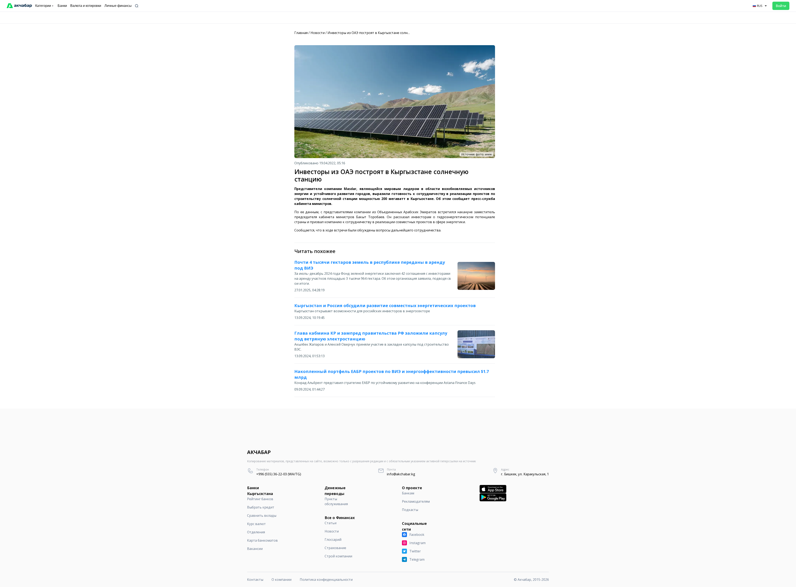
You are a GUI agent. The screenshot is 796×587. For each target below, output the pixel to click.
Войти (781, 6)
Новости (318, 32)
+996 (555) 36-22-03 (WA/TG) (278, 474)
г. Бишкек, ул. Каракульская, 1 (525, 474)
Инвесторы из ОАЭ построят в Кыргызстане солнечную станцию (380, 32)
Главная (301, 32)
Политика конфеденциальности (326, 579)
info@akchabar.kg (401, 474)
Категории (43, 5)
